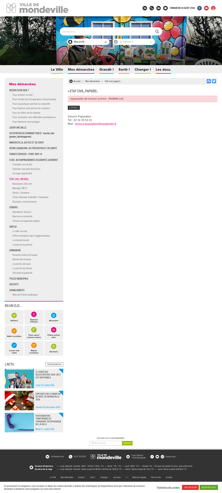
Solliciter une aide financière (26, 169)
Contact (169, 477)
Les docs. (163, 69)
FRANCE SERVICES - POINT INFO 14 (25, 154)
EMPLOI (12, 226)
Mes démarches (81, 69)
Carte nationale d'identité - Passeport (30, 197)
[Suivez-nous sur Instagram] (213, 8)
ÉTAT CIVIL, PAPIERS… (19, 179)
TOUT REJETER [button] (190, 487)
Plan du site (156, 477)
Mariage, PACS (20, 188)
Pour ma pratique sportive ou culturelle (31, 103)
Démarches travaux (22, 259)
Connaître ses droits (22, 164)
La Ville (57, 69)
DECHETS (13, 284)
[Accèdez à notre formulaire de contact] (158, 8)
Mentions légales (139, 477)
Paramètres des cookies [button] (168, 487)
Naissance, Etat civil (22, 183)
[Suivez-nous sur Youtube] (206, 8)
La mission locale (21, 240)
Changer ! (143, 69)
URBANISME (15, 250)
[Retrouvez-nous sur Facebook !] (152, 456)
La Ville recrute (20, 231)
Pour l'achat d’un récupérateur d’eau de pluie (34, 99)
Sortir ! (124, 69)
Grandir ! (106, 69)
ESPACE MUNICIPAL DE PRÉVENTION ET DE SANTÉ (33, 148)
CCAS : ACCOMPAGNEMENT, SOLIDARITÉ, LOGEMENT (33, 160)
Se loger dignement (22, 173)
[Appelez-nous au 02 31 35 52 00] (152, 8)
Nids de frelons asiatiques (25, 294)
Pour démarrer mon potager (26, 121)
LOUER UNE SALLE (17, 127)
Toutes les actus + (54, 364)
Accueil (76, 81)
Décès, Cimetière (21, 192)
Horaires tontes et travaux (25, 255)
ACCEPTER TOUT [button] (209, 487)
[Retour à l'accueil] (106, 456)
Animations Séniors (22, 212)
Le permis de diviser (22, 268)
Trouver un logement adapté (26, 220)
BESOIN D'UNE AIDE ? (19, 90)
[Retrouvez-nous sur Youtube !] (157, 456)
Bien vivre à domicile (22, 216)
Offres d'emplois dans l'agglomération (31, 235)
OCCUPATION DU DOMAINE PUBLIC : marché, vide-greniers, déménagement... (32, 135)
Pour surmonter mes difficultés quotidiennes (34, 117)
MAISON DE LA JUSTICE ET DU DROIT (26, 142)
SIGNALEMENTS (16, 290)
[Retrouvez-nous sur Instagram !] (162, 456)
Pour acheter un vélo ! (23, 94)
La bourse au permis (22, 244)
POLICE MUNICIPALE (18, 278)
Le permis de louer (22, 263)
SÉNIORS (13, 207)
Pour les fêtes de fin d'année (26, 112)
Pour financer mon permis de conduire (31, 108)
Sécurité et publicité (22, 272)
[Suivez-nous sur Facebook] (199, 8)
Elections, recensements (25, 201)
